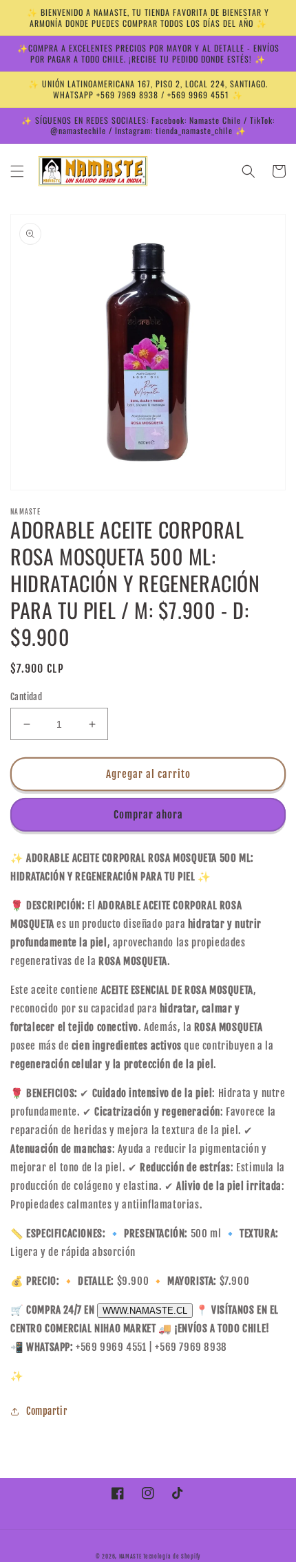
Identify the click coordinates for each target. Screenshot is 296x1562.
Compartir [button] (46, 1411)
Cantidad (26, 696)
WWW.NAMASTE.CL (145, 1310)
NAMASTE (131, 1556)
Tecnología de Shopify (171, 1556)
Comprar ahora (148, 814)
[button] (17, 171)
